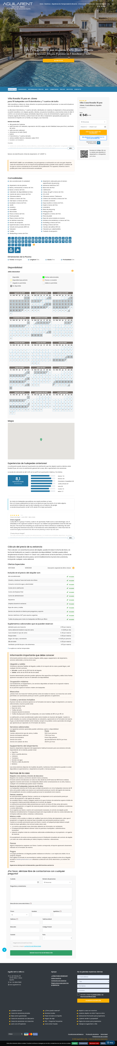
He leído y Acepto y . (91, 995)
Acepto (74, 1043)
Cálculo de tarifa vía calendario (93, 132)
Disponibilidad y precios (36, 89)
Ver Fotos (69, 89)
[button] (41, 439)
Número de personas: (49, 879)
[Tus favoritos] (112, 4)
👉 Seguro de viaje (48, 1018)
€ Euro (103, 6)
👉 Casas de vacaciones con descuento (21, 1018)
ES (99, 6)
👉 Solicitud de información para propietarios (91, 1016)
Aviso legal (104, 1034)
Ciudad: (12, 935)
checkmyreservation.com (24, 859)
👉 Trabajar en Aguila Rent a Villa (87, 1024)
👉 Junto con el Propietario (17, 1024)
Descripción (12, 89)
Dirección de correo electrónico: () (21, 903)
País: (44, 935)
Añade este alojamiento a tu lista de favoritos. (94, 137)
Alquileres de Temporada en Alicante (64, 4)
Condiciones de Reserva (75, 1034)
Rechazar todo (94, 1043)
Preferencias (83, 1043)
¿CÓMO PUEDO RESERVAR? (59, 976)
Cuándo (12, 879)
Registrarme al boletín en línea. (22, 943)
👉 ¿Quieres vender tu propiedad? (87, 1018)
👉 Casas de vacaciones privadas (19, 1013)
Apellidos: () (57, 911)
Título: (12, 911)
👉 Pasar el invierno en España (52, 1016)
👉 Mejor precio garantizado (18, 1016)
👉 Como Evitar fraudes (50, 1024)
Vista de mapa (101, 4)
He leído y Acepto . (27, 946)
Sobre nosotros (56, 978)
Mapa (46, 89)
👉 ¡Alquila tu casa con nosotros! (87, 1010)
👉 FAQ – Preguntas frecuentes (52, 1021)
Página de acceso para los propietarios (60, 984)
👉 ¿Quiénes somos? (15, 1010)
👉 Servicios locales (49, 1013)
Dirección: (13, 927)
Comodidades (22, 89)
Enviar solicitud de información (41, 953)
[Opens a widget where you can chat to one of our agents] (110, 1043)
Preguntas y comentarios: (18, 886)
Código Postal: (47, 927)
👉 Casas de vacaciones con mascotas (21, 1021)
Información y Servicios (86, 4)
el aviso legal (96, 995)
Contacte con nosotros (58, 981)
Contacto (77, 89)
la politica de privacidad (32, 946)
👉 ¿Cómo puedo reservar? (51, 1010)
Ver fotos (59, 60)
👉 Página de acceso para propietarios (89, 1021)
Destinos (47, 4)
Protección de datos (92, 1034)
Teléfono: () (14, 919)
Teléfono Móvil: (47, 919)
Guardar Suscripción (93, 1000)
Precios (62, 89)
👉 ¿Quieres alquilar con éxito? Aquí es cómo (91, 1013)
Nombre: (34, 911)
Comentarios (54, 89)
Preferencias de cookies (100, 1037)
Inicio (42, 4)
